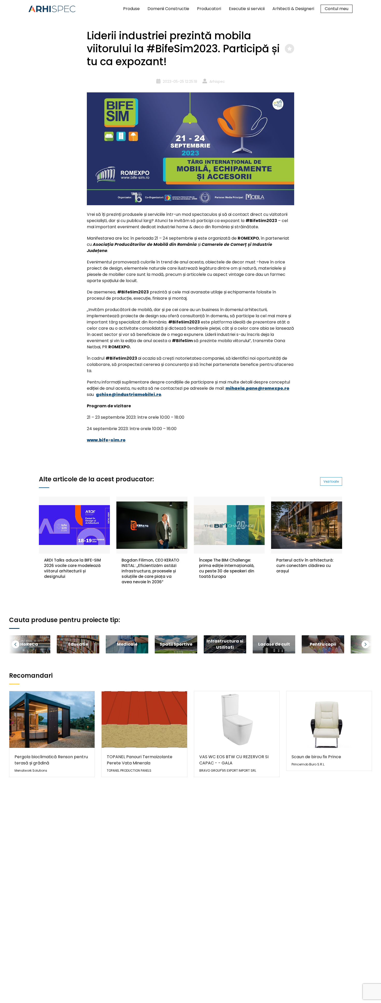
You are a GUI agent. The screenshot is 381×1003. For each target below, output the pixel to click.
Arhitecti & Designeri (293, 9)
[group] (78, 644)
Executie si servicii (247, 9)
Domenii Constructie (168, 9)
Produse (131, 9)
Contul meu (336, 9)
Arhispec (217, 81)
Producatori (209, 9)
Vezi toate (331, 481)
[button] (22, 644)
